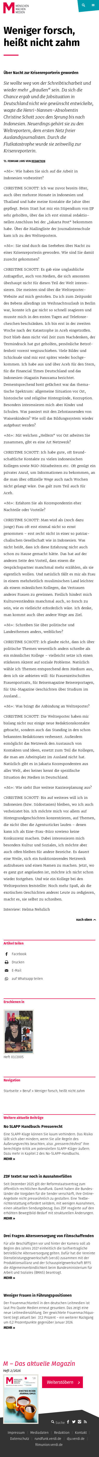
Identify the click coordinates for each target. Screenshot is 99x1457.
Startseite (11, 1090)
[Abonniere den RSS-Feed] (85, 1422)
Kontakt (81, 1432)
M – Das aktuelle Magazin (39, 1363)
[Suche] (53, 1422)
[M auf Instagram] (79, 1422)
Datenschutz (19, 1438)
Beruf (27, 1090)
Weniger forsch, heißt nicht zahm (60, 1090)
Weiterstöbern (60, 1382)
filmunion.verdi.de (49, 1444)
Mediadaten (39, 1432)
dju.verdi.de (76, 1438)
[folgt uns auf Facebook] (68, 1422)
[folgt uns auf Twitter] (74, 1422)
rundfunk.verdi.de (48, 1438)
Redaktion (38, 161)
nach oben (84, 919)
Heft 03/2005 (14, 1057)
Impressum (16, 1432)
